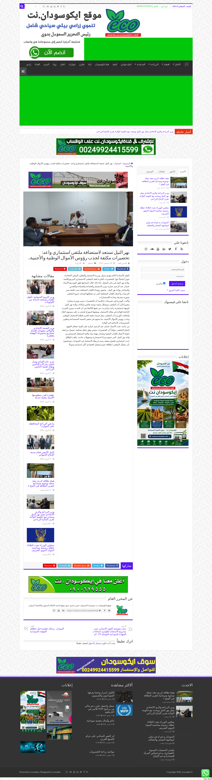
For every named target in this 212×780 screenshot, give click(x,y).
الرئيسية (127, 163)
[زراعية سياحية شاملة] (52, 49)
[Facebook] (61, 6)
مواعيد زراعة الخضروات (101, 751)
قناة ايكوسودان (102, 64)
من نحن (164, 6)
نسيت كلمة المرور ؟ (176, 290)
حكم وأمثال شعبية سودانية (100, 720)
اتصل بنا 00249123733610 (147, 6)
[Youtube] (51, 6)
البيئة (115, 64)
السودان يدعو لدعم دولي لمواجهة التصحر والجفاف (161, 738)
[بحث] (22, 6)
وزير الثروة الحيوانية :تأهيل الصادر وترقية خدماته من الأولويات (40, 299)
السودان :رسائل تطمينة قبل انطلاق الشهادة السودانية (47, 629)
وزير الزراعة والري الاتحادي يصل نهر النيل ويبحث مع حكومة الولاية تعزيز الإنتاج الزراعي (42, 515)
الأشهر (172, 171)
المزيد (46, 64)
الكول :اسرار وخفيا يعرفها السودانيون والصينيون (101, 694)
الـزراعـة (155, 64)
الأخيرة (183, 171)
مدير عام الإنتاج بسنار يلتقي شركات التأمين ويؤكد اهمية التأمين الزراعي (43, 365)
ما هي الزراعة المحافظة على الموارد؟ (41, 424)
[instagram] (43, 6)
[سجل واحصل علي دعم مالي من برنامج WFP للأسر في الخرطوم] (124, 710)
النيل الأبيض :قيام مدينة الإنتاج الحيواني (42, 453)
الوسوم (150, 171)
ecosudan (34, 772)
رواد (54, 64)
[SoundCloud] (47, 6)
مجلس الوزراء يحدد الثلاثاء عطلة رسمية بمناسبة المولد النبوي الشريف (142, 131)
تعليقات (161, 171)
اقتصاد (167, 64)
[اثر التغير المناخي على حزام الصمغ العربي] (124, 741)
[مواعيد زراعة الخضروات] (124, 754)
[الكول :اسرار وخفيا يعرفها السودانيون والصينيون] (124, 696)
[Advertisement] (106, 101)
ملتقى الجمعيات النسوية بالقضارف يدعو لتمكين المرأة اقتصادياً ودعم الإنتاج (159, 753)
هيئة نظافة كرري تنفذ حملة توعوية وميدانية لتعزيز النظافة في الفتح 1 (41, 483)
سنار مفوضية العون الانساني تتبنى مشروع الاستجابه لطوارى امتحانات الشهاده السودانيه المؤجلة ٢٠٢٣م (109, 630)
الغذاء (37, 64)
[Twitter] (58, 6)
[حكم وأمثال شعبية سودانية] (124, 725)
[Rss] (64, 6)
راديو (29, 64)
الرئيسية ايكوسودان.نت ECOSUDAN (186, 63)
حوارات (72, 64)
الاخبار (177, 64)
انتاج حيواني (126, 64)
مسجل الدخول (94, 643)
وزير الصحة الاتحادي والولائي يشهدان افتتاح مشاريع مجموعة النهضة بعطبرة (42, 332)
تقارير (81, 64)
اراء (89, 64)
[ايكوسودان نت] (106, 23)
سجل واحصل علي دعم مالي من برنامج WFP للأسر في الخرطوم (99, 708)
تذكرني (159, 283)
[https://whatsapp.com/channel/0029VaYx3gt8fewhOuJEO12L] (106, 146)
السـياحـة (141, 64)
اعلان (62, 64)
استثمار (117, 163)
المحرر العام (122, 263)
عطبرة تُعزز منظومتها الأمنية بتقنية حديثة (43, 396)
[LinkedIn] (54, 6)
